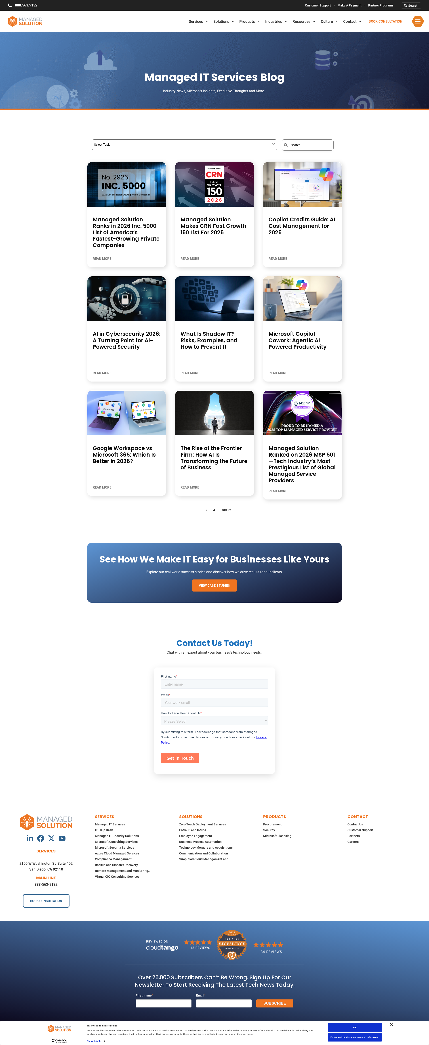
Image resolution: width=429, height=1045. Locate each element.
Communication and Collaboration (203, 853)
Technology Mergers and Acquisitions (206, 847)
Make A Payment (350, 5)
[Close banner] (391, 1024)
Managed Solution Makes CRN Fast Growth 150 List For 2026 (213, 226)
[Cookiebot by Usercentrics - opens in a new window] (59, 1041)
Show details (94, 1041)
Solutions (221, 21)
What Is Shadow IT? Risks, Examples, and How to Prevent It (209, 340)
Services (196, 21)
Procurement (272, 824)
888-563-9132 (46, 884)
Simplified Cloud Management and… (205, 859)
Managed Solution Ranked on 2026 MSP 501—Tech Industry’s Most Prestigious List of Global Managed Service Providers (302, 464)
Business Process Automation (200, 842)
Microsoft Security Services (114, 847)
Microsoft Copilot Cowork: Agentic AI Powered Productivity (298, 340)
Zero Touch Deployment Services (202, 824)
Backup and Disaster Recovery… (117, 865)
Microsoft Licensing (277, 836)
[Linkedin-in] (30, 838)
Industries (273, 21)
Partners (353, 836)
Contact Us (355, 824)
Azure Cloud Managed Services (117, 853)
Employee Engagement (195, 836)
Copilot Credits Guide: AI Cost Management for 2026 (302, 226)
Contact (350, 21)
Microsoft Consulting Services (116, 842)
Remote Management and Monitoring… (122, 871)
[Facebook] (40, 838)
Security (269, 830)
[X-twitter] (51, 838)
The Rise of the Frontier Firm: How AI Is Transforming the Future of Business (214, 458)
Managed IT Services (110, 824)
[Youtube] (62, 838)
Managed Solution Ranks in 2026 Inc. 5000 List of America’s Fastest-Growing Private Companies (126, 232)
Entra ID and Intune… (193, 830)
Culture (327, 21)
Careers (353, 842)
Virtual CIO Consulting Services (117, 876)
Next (225, 510)
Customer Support (318, 5)
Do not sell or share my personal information (354, 1037)
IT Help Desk (104, 830)
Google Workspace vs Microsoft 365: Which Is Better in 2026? (124, 455)
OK (355, 1027)
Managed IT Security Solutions (117, 836)
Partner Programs (380, 5)
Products (247, 21)
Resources (301, 21)
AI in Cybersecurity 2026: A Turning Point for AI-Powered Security (126, 340)
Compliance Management (113, 859)
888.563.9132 (26, 5)
